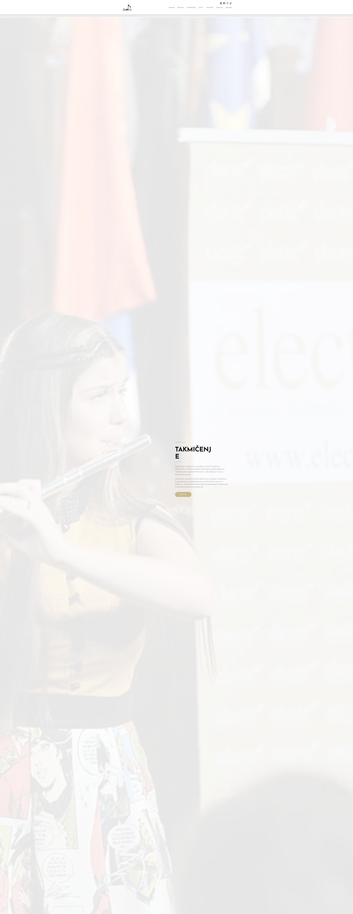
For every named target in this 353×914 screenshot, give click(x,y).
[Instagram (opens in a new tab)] (227, 3)
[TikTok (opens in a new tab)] (230, 3)
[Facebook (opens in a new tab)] (224, 3)
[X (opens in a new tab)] (220, 3)
